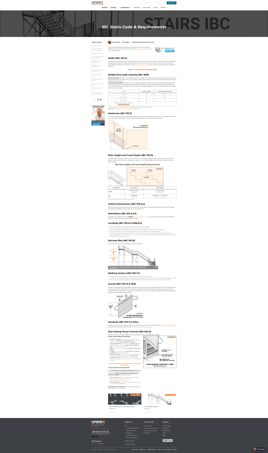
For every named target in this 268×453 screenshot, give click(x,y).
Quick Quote (171, 3)
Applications (146, 7)
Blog (141, 3)
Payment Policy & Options (150, 430)
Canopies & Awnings (130, 444)
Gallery (155, 7)
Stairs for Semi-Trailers (131, 435)
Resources (137, 7)
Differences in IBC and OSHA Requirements (127, 108)
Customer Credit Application (151, 428)
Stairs (113, 8)
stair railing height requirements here (142, 327)
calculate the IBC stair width (143, 64)
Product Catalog (148, 425)
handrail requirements (167, 325)
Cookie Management (151, 449)
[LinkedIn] (92, 436)
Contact (164, 433)
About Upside (165, 428)
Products (128, 422)
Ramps (105, 8)
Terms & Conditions (167, 449)
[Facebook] (94, 436)
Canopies (125, 8)
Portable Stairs (129, 433)
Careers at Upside (166, 425)
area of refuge (135, 234)
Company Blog (166, 430)
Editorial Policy (142, 449)
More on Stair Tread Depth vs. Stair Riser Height (121, 199)
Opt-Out (159, 449)
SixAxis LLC (95, 443)
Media (163, 435)
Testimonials (147, 433)
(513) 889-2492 (95, 426)
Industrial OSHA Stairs (131, 430)
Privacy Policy (135, 449)
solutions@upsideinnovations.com (100, 428)
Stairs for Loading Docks (132, 437)
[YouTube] (97, 436)
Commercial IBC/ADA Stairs (133, 428)
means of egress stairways (141, 216)
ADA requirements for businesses (118, 380)
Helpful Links (149, 422)
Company (163, 7)
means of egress (140, 49)
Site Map (174, 449)
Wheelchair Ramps (129, 441)
